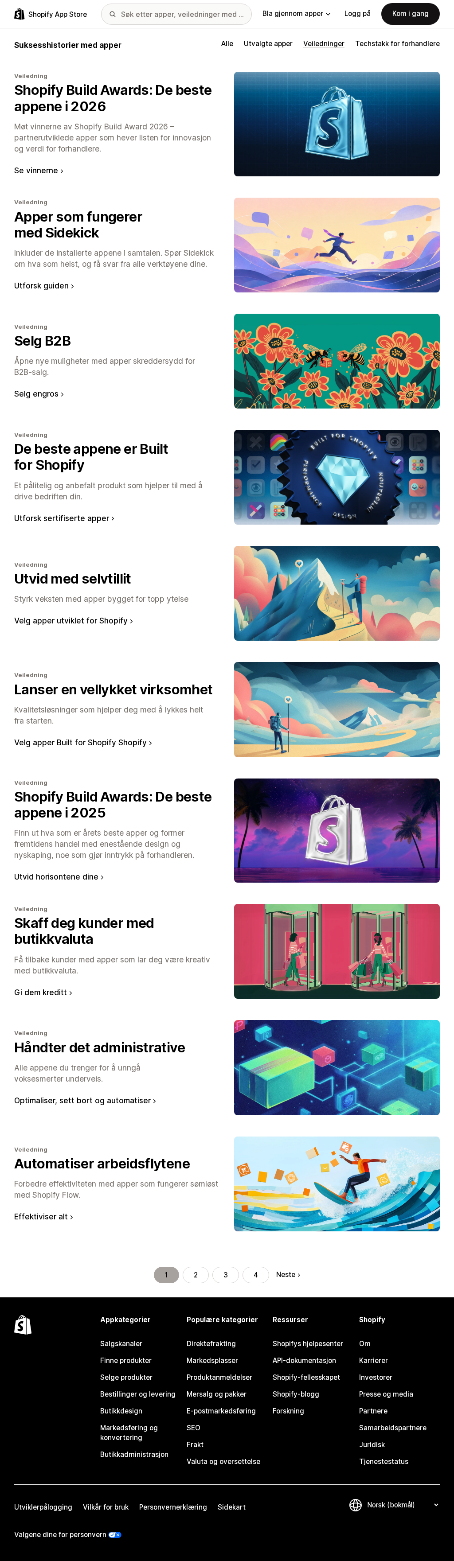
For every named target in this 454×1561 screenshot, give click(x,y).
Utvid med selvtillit (72, 578)
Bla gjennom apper (292, 13)
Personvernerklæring (173, 1507)
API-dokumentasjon (304, 1360)
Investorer (375, 1377)
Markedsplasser (212, 1360)
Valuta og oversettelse (223, 1461)
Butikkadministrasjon (134, 1454)
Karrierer (373, 1360)
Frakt (195, 1444)
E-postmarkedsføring (221, 1411)
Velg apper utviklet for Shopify (71, 620)
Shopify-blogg (296, 1394)
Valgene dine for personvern (60, 1534)
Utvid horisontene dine (56, 876)
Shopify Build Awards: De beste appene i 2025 (113, 804)
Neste (285, 1274)
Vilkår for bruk (106, 1507)
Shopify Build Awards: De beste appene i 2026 (113, 98)
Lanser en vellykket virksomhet (113, 689)
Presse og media (386, 1394)
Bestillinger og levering (138, 1394)
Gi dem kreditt (40, 992)
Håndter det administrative (99, 1047)
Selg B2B (42, 340)
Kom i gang (410, 13)
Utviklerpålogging (43, 1507)
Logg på (357, 13)
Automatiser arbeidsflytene (102, 1163)
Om (365, 1343)
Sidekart (232, 1507)
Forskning (288, 1411)
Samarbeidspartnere (393, 1428)
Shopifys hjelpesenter (308, 1343)
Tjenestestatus (383, 1461)
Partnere (373, 1411)
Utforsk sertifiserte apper (61, 518)
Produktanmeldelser (219, 1377)
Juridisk (372, 1444)
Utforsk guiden (41, 285)
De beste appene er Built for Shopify (91, 456)
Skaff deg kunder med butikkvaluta (84, 931)
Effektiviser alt (41, 1216)
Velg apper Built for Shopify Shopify (80, 742)
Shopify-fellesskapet (306, 1377)
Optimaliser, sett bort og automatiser (82, 1100)
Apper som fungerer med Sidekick (78, 224)
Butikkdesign (121, 1411)
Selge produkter (126, 1377)
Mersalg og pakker (217, 1394)
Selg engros (36, 393)
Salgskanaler (121, 1343)
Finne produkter (126, 1360)
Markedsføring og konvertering (129, 1433)
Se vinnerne (36, 170)
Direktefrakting (211, 1343)
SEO (193, 1428)
